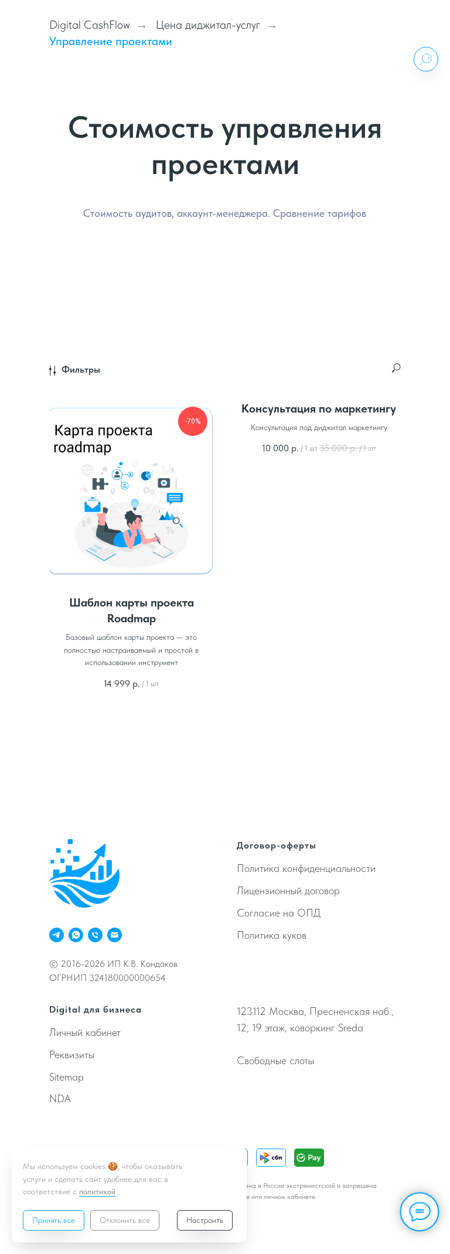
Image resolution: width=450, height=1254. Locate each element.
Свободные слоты (275, 1060)
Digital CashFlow (89, 25)
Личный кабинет (85, 1032)
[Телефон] (95, 935)
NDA (60, 1098)
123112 (251, 1011)
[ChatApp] (76, 935)
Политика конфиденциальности (306, 868)
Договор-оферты (276, 845)
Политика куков (271, 935)
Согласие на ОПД (279, 913)
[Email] (114, 935)
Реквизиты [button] (71, 1054)
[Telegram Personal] (56, 935)
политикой (97, 1191)
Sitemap (66, 1077)
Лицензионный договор (288, 890)
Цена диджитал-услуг (208, 25)
